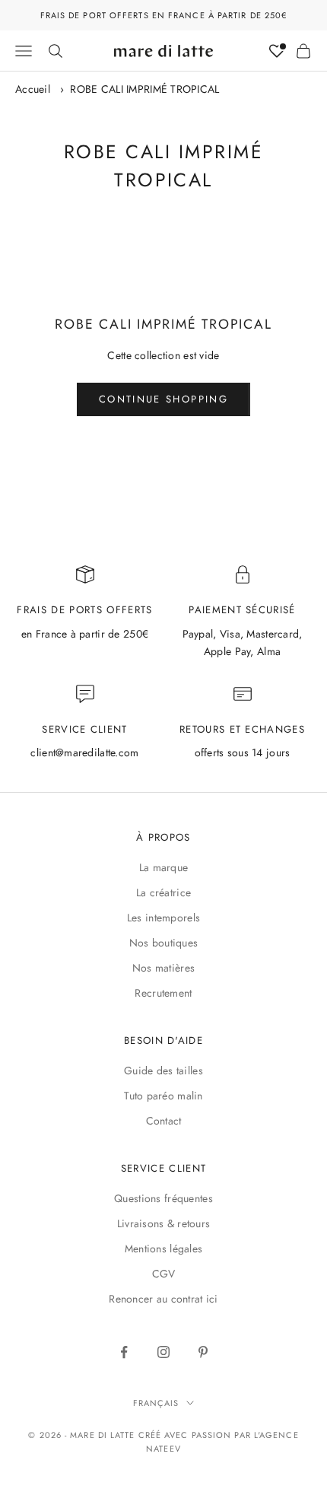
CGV (164, 1273)
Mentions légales (163, 1248)
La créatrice (163, 892)
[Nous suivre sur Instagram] (163, 1352)
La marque (164, 867)
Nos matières (163, 967)
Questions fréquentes (163, 1198)
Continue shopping (163, 399)
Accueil (32, 89)
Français (156, 1403)
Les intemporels (163, 917)
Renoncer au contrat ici (163, 1298)
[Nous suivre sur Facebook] (124, 1352)
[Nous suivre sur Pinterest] (203, 1352)
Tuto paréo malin (163, 1095)
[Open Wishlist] (276, 51)
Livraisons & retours (164, 1223)
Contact (164, 1120)
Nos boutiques (163, 942)
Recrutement (163, 992)
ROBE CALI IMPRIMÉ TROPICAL (144, 89)
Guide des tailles (163, 1070)
